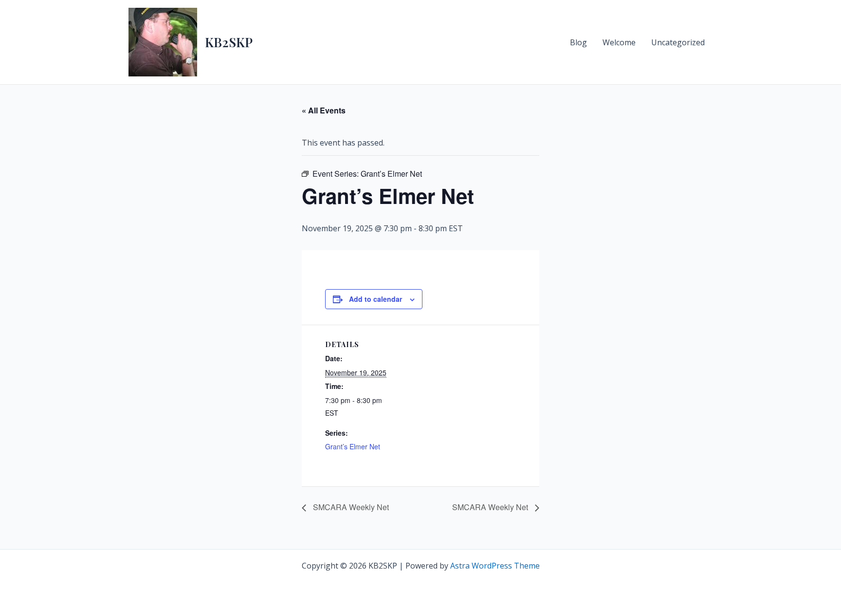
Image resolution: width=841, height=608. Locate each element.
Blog (578, 42)
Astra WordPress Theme (495, 565)
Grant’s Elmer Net (352, 446)
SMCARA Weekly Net (350, 507)
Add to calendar (375, 299)
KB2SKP (229, 42)
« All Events (324, 110)
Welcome (619, 42)
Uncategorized (678, 42)
